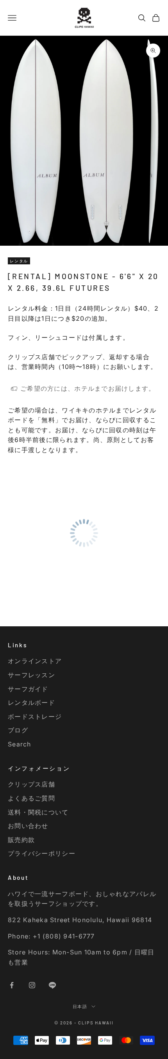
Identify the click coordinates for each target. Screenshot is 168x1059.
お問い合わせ (28, 826)
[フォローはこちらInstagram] (32, 985)
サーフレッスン (31, 675)
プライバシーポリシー (41, 853)
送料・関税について (38, 812)
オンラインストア (35, 661)
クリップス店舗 (31, 784)
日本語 (80, 1006)
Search (19, 744)
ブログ (18, 730)
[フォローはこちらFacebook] (12, 985)
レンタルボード (31, 702)
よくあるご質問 (31, 798)
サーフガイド (28, 689)
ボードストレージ (35, 716)
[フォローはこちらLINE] (52, 985)
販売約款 (21, 840)
